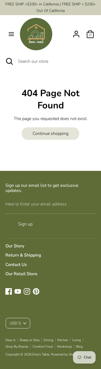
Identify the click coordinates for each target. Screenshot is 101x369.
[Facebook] (8, 291)
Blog (79, 346)
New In (10, 340)
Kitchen (62, 340)
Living (76, 340)
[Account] (76, 32)
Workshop (64, 346)
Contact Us (16, 265)
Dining (48, 340)
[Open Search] (9, 61)
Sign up (25, 224)
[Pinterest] (36, 291)
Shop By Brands (17, 346)
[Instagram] (27, 291)
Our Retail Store (21, 274)
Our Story (14, 246)
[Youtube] (18, 291)
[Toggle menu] (11, 34)
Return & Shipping (23, 255)
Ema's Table (40, 354)
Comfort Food (43, 346)
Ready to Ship (30, 340)
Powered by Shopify (65, 354)
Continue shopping (50, 134)
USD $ (15, 323)
